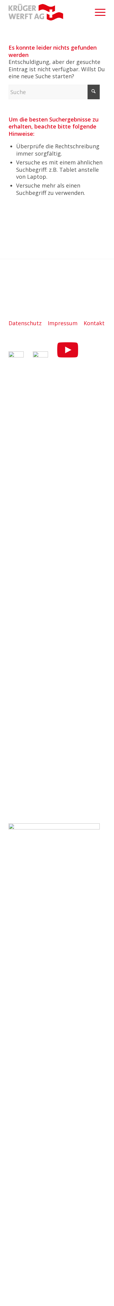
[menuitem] (97, 12)
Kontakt (94, 323)
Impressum (63, 323)
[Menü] (97, 12)
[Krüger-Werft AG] (47, 12)
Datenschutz (25, 323)
